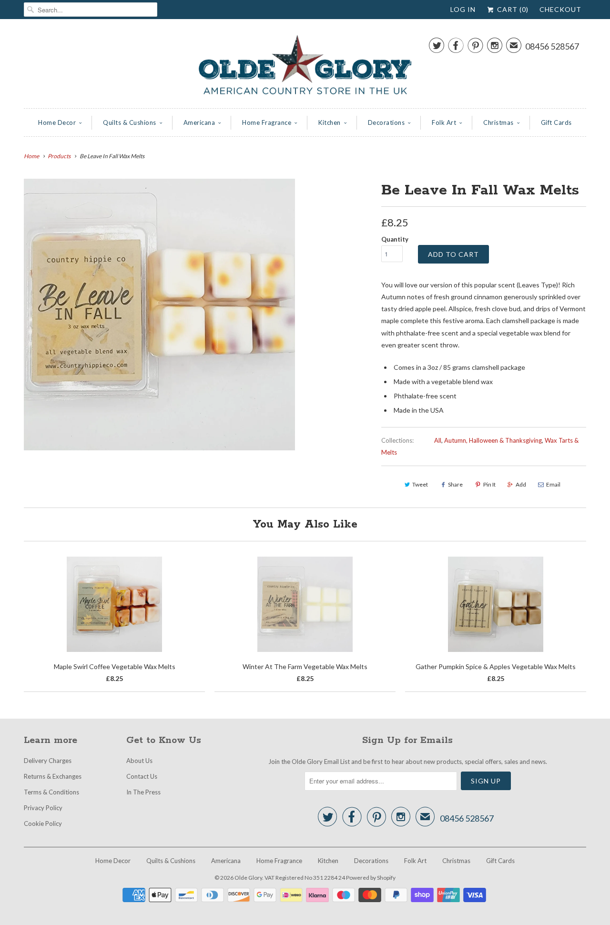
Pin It (489, 484)
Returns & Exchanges (52, 776)
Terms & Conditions (51, 792)
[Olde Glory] (305, 66)
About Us (139, 760)
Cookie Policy (43, 823)
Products (59, 156)
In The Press (143, 792)
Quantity (394, 239)
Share (455, 484)
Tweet (420, 484)
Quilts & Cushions (129, 122)
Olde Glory (248, 877)
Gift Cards (556, 122)
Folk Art (444, 122)
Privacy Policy (43, 808)
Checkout (560, 9)
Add (521, 484)
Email (553, 484)
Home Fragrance (266, 122)
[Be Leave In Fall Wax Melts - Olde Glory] (159, 314)
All (437, 440)
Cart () (512, 9)
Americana (199, 122)
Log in (463, 9)
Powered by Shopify (371, 877)
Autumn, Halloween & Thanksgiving (493, 440)
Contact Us (141, 776)
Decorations (386, 122)
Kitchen (329, 122)
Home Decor (57, 122)
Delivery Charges (47, 760)
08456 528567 (552, 46)
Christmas (498, 122)
